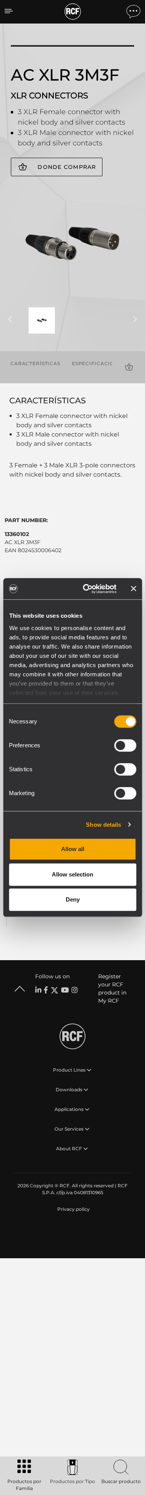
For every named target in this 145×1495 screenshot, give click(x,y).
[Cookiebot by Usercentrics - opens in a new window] (86, 589)
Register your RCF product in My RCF (112, 988)
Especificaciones (98, 363)
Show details (103, 824)
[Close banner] (133, 589)
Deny (73, 899)
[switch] (125, 745)
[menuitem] (73, 1209)
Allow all (72, 849)
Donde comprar (67, 166)
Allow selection (72, 874)
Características (35, 363)
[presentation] (10, 319)
